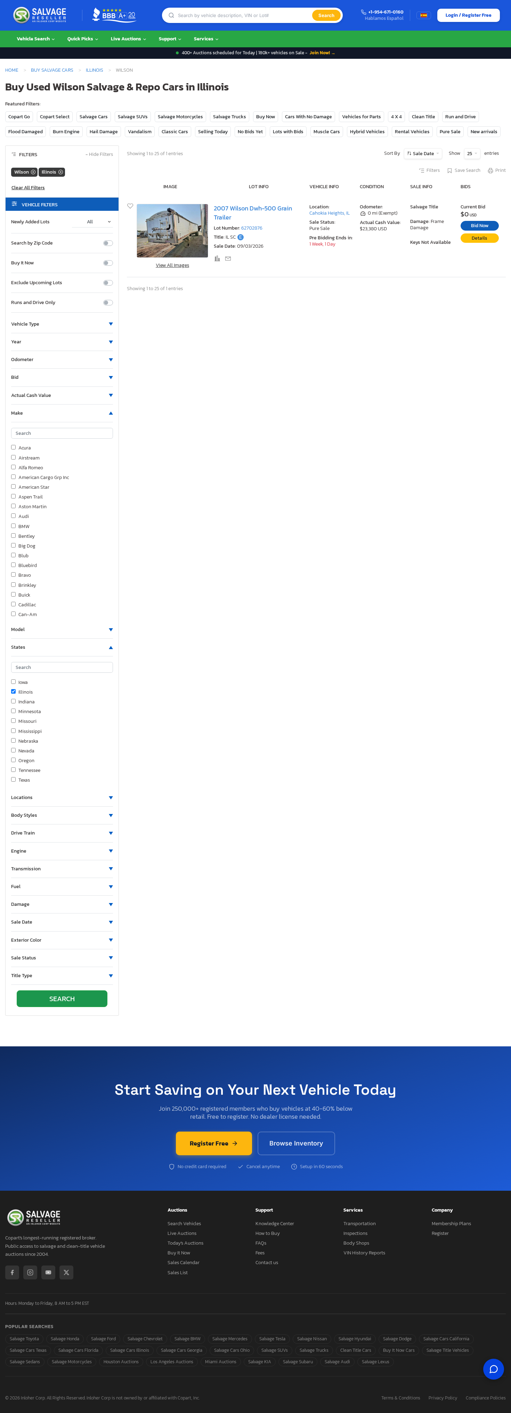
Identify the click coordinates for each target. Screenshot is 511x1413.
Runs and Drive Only (33, 303)
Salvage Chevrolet (145, 1338)
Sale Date (423, 153)
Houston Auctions (121, 1361)
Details (479, 238)
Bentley (26, 536)
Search (326, 15)
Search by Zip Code (32, 243)
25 (470, 153)
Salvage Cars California (446, 1338)
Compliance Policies (486, 1398)
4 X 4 (396, 116)
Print (500, 170)
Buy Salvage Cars (52, 69)
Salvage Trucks (229, 116)
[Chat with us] (493, 1369)
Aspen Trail (30, 497)
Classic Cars (175, 131)
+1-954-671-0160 (386, 12)
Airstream (29, 458)
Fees (260, 1252)
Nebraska (28, 741)
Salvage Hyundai (355, 1338)
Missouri (27, 721)
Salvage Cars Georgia (181, 1350)
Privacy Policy (443, 1398)
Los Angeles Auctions (172, 1361)
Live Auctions (126, 38)
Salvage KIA (259, 1361)
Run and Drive (460, 116)
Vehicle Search (34, 38)
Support (168, 38)
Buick (24, 595)
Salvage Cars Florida (78, 1350)
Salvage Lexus (375, 1361)
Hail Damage (104, 131)
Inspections (355, 1233)
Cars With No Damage (308, 116)
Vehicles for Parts (361, 116)
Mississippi (30, 731)
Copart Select (55, 116)
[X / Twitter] (66, 1272)
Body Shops (356, 1243)
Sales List (178, 1272)
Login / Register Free (469, 15)
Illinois (94, 69)
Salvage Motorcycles (180, 116)
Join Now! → (322, 52)
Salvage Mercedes (230, 1338)
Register (440, 1233)
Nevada (26, 751)
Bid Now (479, 225)
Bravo (24, 575)
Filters (433, 170)
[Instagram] (30, 1272)
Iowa (23, 682)
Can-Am (27, 615)
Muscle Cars (327, 131)
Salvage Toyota (24, 1338)
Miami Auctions (220, 1361)
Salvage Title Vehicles (448, 1350)
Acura (24, 448)
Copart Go (19, 116)
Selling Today (213, 131)
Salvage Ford (103, 1338)
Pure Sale (450, 131)
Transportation (359, 1223)
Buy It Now (22, 263)
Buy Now (265, 116)
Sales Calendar (184, 1262)
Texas (24, 780)
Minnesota (29, 712)
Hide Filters (99, 154)
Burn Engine (66, 131)
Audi (23, 516)
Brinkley (27, 585)
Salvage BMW (188, 1338)
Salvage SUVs (133, 116)
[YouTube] (48, 1272)
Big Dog (26, 546)
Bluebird (27, 565)
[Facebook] (12, 1272)
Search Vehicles (184, 1223)
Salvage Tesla (272, 1338)
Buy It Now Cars (399, 1350)
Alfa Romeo (30, 468)
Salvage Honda (65, 1338)
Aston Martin (32, 507)
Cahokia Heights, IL (329, 213)
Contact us (267, 1262)
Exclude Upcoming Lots (36, 283)
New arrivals (484, 131)
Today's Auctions (185, 1243)
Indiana (26, 702)
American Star (33, 487)
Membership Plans (451, 1223)
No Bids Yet (250, 131)
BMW (24, 527)
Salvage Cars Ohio (232, 1350)
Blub (23, 556)
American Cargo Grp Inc (43, 477)
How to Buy (268, 1233)
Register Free (209, 1143)
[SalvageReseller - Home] (41, 15)
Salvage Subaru (298, 1361)
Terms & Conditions (400, 1398)
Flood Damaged (25, 131)
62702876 (251, 228)
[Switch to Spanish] (423, 15)
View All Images (172, 265)
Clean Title (423, 116)
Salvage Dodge (397, 1338)
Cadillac (27, 605)
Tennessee (29, 770)
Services (204, 38)
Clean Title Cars (355, 1350)
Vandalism (140, 131)
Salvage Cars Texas (28, 1350)
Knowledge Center (275, 1223)
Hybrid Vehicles (367, 131)
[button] (62, 324)
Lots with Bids (288, 131)
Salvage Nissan (312, 1338)
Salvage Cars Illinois (129, 1350)
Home (11, 69)
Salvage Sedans (25, 1361)
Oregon (26, 761)
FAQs (261, 1243)
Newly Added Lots (30, 222)
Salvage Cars (94, 116)
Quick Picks (80, 38)
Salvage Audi (337, 1361)
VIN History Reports (364, 1252)
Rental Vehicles (412, 131)
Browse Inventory (296, 1143)
